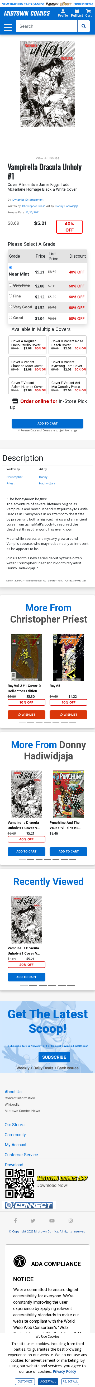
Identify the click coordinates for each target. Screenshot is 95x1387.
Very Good (22, 307)
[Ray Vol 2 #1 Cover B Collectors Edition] (26, 657)
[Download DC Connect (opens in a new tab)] (49, 1205)
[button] (63, 14)
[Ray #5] (68, 657)
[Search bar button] (83, 26)
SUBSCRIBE (54, 1057)
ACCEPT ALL (48, 1381)
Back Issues (68, 1068)
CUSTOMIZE (24, 1381)
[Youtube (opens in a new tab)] (52, 1221)
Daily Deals (43, 1068)
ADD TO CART (47, 423)
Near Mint (19, 274)
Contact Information (20, 1098)
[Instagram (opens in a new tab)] (70, 1221)
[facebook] (15, 1221)
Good (18, 317)
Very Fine (21, 285)
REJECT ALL (70, 1381)
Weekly (23, 1068)
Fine (17, 296)
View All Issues (47, 158)
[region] (10, 664)
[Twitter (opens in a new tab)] (33, 1221)
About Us (13, 1091)
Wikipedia (12, 1104)
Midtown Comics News (22, 1111)
